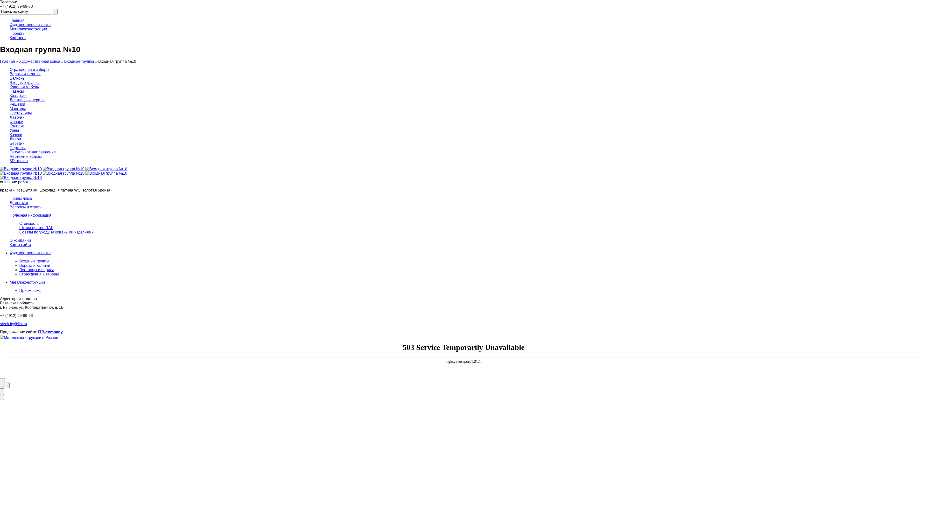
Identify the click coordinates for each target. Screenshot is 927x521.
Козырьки (18, 96)
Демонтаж (19, 203)
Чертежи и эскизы (26, 156)
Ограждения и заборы (29, 70)
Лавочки (17, 117)
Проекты (17, 33)
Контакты (18, 38)
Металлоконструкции (28, 29)
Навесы (17, 91)
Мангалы (18, 109)
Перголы (18, 148)
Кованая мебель (24, 87)
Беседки (17, 143)
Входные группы (79, 61)
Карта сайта (20, 245)
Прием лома (21, 198)
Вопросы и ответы (26, 207)
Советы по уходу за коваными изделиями (56, 232)
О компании (20, 240)
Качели (16, 135)
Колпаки (17, 126)
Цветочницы (21, 113)
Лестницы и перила (27, 100)
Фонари (16, 122)
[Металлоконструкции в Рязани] (29, 338)
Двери (15, 139)
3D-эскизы (19, 161)
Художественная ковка (30, 25)
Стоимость (29, 223)
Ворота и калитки (25, 74)
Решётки (17, 104)
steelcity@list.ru (13, 324)
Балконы (18, 78)
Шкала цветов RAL (36, 228)
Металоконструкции (27, 282)
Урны (14, 130)
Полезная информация (30, 215)
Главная (17, 20)
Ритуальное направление (33, 152)
